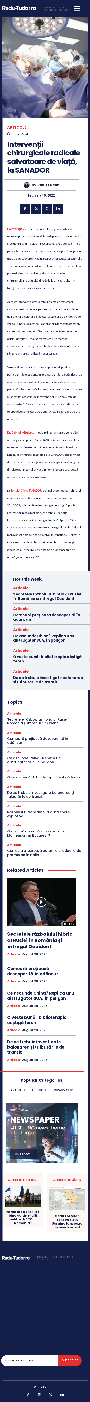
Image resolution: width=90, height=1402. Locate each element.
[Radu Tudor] (28, 185)
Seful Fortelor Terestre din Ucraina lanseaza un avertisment (67, 1221)
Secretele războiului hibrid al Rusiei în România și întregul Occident (47, 596)
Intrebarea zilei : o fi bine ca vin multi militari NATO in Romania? (23, 1217)
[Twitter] (36, 209)
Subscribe (70, 1360)
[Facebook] (25, 209)
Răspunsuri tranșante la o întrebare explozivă (38, 814)
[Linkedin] (58, 209)
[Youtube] (62, 1395)
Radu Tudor (48, 185)
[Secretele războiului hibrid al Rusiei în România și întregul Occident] (41, 902)
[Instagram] (39, 1395)
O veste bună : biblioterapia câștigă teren (47, 659)
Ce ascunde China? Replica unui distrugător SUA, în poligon (44, 638)
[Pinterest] (47, 209)
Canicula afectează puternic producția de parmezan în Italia (44, 852)
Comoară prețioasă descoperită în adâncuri (46, 617)
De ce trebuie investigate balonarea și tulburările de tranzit (48, 680)
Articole (16, 127)
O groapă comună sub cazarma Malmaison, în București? (35, 833)
